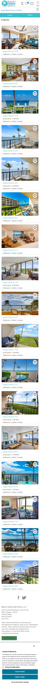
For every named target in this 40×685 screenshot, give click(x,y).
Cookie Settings (9, 638)
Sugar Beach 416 (10, 83)
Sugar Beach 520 (10, 150)
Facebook (18, 597)
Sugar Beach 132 (10, 521)
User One (5, 619)
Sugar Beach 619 (10, 317)
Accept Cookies (20, 672)
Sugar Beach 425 (10, 451)
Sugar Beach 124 (10, 282)
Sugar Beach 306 (10, 586)
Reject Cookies (20, 677)
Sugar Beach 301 (10, 218)
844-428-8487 (7, 616)
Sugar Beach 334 (10, 554)
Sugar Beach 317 (10, 250)
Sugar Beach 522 (10, 183)
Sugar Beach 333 (10, 51)
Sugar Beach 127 (10, 384)
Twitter (24, 597)
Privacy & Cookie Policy (12, 667)
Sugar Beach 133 (10, 115)
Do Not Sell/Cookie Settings (20, 682)
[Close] (34, 646)
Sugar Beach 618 (10, 486)
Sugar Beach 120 (10, 349)
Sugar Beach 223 (10, 416)
